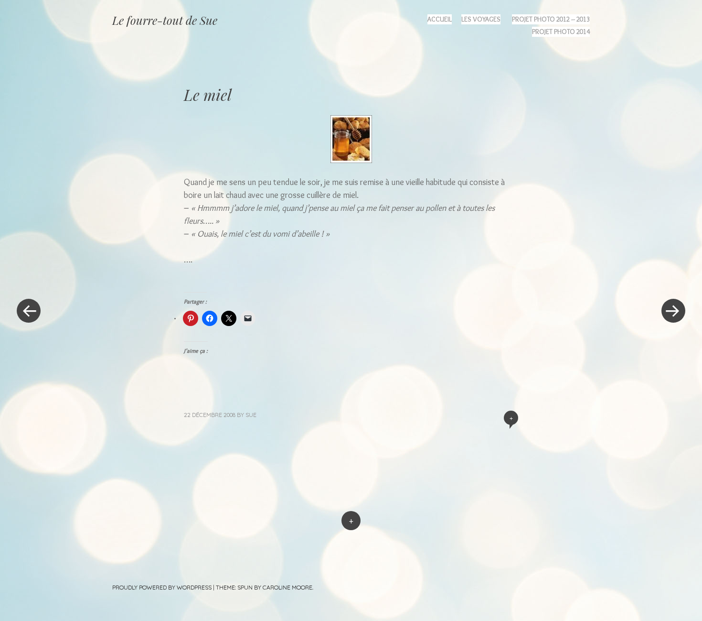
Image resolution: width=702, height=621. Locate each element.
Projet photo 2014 (561, 31)
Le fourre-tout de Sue (164, 20)
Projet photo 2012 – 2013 (551, 19)
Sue (250, 414)
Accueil (439, 19)
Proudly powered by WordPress (162, 587)
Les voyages (480, 19)
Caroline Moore (287, 587)
